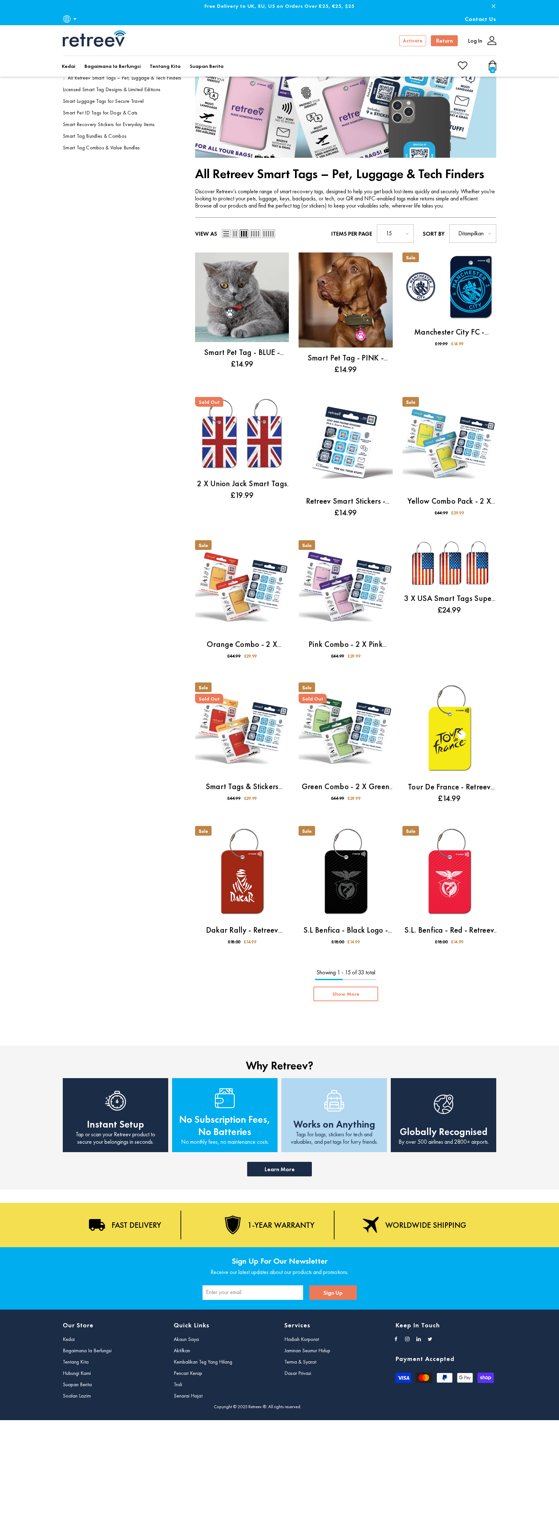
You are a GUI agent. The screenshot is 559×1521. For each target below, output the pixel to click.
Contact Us (480, 19)
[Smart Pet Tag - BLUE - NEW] (242, 297)
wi (493, 68)
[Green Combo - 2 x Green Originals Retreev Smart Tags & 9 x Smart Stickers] (345, 729)
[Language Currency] (71, 19)
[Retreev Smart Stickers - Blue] (345, 444)
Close (493, 6)
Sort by (433, 233)
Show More (345, 994)
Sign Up (333, 1292)
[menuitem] (123, 79)
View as (206, 233)
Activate (412, 40)
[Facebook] (396, 1339)
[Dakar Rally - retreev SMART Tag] (242, 873)
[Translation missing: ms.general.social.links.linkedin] (418, 1339)
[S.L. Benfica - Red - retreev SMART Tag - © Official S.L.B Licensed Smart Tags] (449, 873)
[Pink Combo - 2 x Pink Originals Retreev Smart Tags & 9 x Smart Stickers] (345, 587)
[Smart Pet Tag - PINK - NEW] (345, 300)
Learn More (280, 1169)
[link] (345, 106)
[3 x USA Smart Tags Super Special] (449, 564)
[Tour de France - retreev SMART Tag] (449, 729)
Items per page (351, 233)
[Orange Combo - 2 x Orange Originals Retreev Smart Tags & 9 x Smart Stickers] (242, 587)
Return (444, 40)
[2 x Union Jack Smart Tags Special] (242, 435)
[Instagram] (407, 1339)
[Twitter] (430, 1339)
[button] (226, 234)
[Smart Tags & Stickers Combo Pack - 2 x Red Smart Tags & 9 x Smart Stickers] (242, 729)
